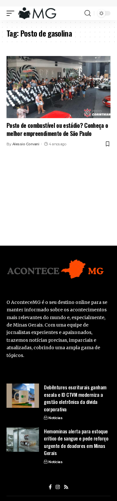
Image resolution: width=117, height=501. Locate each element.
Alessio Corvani (25, 144)
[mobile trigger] (12, 13)
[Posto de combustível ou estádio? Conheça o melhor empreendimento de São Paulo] (58, 87)
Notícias (55, 418)
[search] (87, 13)
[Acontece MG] (37, 13)
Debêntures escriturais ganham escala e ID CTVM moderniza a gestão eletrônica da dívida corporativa (75, 398)
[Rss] (66, 487)
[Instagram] (57, 487)
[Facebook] (50, 487)
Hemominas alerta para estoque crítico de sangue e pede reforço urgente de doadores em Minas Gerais (76, 442)
